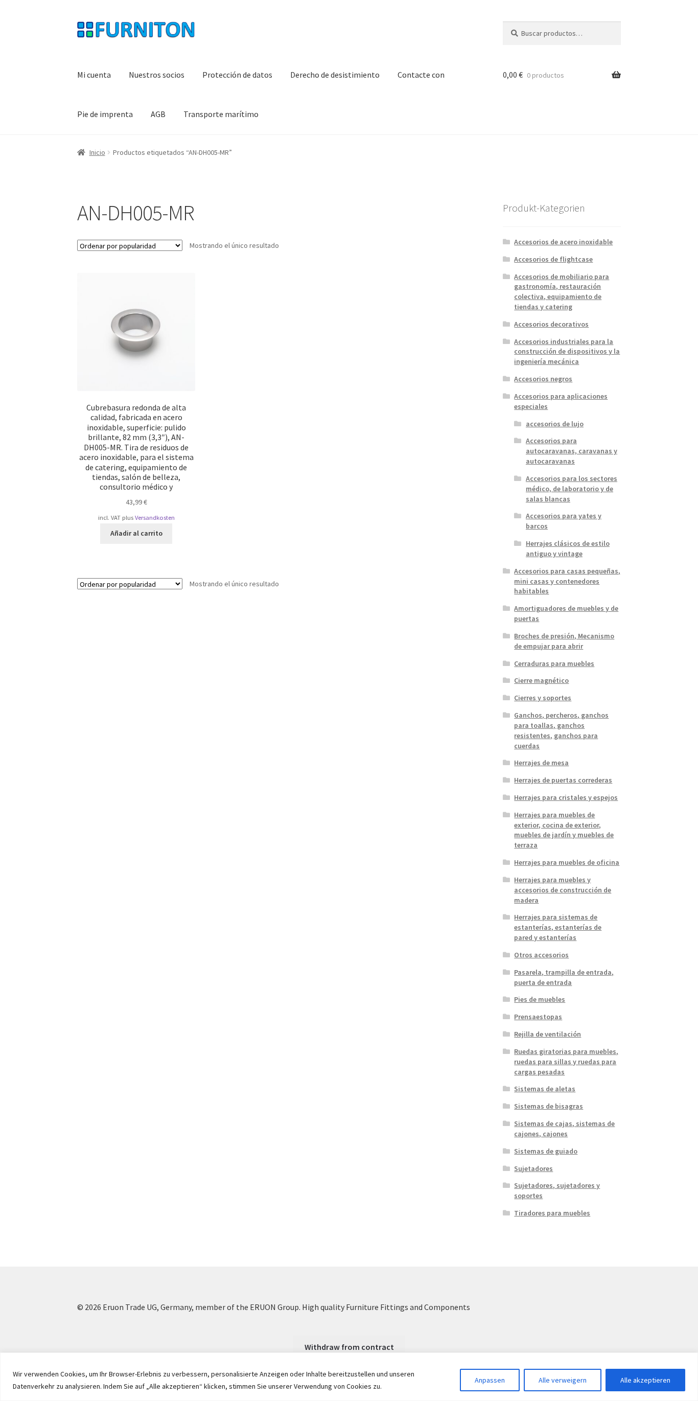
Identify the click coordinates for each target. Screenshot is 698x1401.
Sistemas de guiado (545, 1151)
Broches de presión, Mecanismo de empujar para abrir (564, 641)
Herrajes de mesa (541, 762)
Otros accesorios (541, 954)
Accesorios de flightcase (553, 259)
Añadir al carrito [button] (136, 533)
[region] (349, 1376)
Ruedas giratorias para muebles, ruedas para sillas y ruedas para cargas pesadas (566, 1061)
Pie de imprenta (105, 114)
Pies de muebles (539, 999)
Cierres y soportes (542, 697)
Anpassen (490, 1380)
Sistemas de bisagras (548, 1106)
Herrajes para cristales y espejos (566, 797)
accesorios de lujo (555, 423)
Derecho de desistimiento (335, 75)
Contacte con (421, 75)
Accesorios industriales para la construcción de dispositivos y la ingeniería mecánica (567, 351)
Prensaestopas (538, 1016)
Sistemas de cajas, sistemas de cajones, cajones (564, 1128)
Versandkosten (155, 517)
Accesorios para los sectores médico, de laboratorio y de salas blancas (571, 488)
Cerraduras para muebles (554, 663)
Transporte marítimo (221, 114)
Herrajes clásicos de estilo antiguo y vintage (568, 548)
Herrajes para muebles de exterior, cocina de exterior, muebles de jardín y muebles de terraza (564, 829)
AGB (158, 114)
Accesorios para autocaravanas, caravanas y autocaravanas (571, 451)
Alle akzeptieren (645, 1380)
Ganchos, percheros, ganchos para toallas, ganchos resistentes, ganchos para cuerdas (561, 730)
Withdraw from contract (349, 1347)
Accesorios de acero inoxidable (563, 241)
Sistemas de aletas (544, 1088)
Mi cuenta (94, 75)
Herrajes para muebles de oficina (566, 862)
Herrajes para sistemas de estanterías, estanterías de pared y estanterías (557, 927)
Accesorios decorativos (551, 324)
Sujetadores (533, 1168)
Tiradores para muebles (552, 1213)
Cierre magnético (541, 680)
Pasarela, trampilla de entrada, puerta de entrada (564, 977)
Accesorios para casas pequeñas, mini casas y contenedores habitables (567, 581)
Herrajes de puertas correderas (563, 780)
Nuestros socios (156, 75)
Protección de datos (237, 75)
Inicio (97, 152)
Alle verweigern (563, 1380)
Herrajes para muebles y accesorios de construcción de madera (562, 890)
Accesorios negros (543, 378)
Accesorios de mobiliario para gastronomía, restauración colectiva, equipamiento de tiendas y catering (561, 291)
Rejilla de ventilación (547, 1034)
